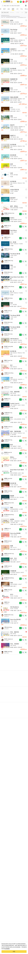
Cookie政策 (7, 948)
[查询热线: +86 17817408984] (18, 2)
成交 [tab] (9, 9)
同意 (14, 951)
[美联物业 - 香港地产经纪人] (8, 2)
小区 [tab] (17, 9)
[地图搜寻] (26, 6)
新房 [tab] (13, 9)
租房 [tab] (4, 9)
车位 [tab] (21, 9)
